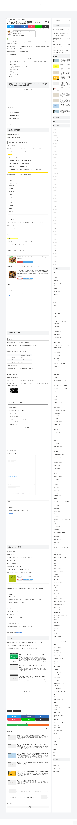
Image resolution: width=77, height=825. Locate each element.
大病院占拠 (56, 492)
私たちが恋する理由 (58, 595)
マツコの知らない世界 (58, 685)
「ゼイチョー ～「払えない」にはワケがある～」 (62, 335)
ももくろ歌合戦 (57, 660)
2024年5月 (55, 167)
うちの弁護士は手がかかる (59, 344)
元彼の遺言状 (57, 481)
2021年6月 (55, 263)
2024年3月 (55, 173)
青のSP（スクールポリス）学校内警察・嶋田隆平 (61, 629)
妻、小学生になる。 (58, 500)
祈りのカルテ (57, 592)
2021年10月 (55, 252)
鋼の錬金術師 (57, 304)
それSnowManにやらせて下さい (61, 655)
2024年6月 (55, 164)
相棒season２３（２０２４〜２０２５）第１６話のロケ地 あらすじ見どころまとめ (61, 53)
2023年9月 (55, 189)
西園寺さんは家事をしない (59, 612)
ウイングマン (57, 387)
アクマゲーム (57, 379)
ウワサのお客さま (58, 677)
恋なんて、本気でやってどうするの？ (62, 527)
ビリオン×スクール (58, 434)
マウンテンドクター (58, 456)
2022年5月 (55, 233)
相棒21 (55, 573)
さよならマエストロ (58, 355)
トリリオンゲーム (58, 415)
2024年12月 (55, 148)
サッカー (56, 312)
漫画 (54, 765)
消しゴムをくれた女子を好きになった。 (61, 561)
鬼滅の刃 (56, 307)
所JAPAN (56, 710)
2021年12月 (55, 247)
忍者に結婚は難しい (58, 524)
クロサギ (56, 404)
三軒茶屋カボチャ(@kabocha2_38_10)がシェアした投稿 (21, 506)
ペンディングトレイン (58, 448)
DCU (55, 318)
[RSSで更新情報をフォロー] (38, 738)
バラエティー (10, 724)
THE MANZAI (57, 652)
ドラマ (54, 315)
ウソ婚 (55, 390)
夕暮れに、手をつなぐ (58, 489)
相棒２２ (56, 576)
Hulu (55, 754)
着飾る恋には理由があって (59, 584)
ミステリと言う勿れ (58, 462)
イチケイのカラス (58, 385)
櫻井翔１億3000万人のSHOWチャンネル (61, 729)
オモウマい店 (57, 679)
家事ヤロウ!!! (57, 707)
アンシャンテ (57, 382)
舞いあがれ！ (57, 606)
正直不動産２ (57, 555)
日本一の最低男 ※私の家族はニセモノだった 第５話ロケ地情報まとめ (61, 64)
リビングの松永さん (58, 473)
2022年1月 (55, 244)
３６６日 (56, 641)
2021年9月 (55, 255)
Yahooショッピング (28, 275)
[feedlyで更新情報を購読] (17, 738)
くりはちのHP (21, 254)
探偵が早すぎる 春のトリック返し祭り (62, 533)
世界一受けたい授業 (58, 699)
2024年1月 (55, 178)
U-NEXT (56, 757)
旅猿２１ (56, 715)
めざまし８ (56, 657)
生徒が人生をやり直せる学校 (60, 570)
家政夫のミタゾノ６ (58, 508)
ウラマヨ (56, 674)
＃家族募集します (58, 638)
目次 (27, 71)
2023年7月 (55, 195)
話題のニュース (56, 768)
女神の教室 (56, 497)
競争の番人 (56, 598)
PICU (55, 321)
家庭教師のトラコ (58, 506)
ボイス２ (56, 451)
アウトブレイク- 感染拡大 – (60, 376)
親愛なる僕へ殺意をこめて (59, 614)
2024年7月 (55, 162)
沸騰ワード (56, 732)
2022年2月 (55, 241)
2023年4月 (55, 203)
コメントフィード (56, 781)
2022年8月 (55, 225)
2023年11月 (55, 184)
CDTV (55, 646)
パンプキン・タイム (58, 431)
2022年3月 (55, 239)
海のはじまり (57, 558)
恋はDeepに (56, 529)
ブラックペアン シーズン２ (60, 440)
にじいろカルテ (57, 371)
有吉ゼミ (56, 718)
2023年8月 (55, 192)
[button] (69, 34)
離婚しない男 (57, 623)
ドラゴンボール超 (58, 288)
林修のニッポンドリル (58, 725)
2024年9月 (55, 156)
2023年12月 (55, 181)
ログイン (55, 776)
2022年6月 (55, 230)
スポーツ (55, 310)
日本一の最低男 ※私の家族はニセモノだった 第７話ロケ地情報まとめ (61, 43)
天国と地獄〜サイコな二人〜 (60, 495)
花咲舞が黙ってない (58, 609)
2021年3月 (55, 272)
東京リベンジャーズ (58, 299)
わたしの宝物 (57, 374)
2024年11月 (55, 151)
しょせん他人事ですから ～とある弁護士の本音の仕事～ (61, 359)
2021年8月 (55, 258)
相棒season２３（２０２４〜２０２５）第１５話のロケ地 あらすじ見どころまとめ (61, 59)
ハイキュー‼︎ (56, 290)
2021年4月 (55, 269)
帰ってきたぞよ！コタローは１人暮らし (62, 515)
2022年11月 (55, 217)
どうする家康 (57, 368)
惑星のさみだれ (57, 296)
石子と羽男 (56, 590)
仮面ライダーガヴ (58, 478)
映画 (54, 760)
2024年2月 (55, 175)
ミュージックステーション (59, 690)
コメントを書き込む (28, 820)
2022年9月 (55, 222)
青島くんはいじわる (58, 633)
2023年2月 (55, 208)
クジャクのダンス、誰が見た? (60, 401)
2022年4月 (55, 236)
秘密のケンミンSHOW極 (59, 735)
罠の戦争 (56, 603)
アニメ (54, 285)
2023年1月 (55, 211)
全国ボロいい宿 (57, 701)
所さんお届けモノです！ (17, 724)
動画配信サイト (56, 746)
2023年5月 (55, 200)
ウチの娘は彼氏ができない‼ (60, 393)
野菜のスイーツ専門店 (14, 82)
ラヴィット (56, 693)
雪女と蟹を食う (57, 625)
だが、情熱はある (58, 365)
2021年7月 (55, 261)
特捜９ (55, 565)
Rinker (21, 289)
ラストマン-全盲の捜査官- (59, 467)
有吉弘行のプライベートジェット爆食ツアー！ (62, 722)
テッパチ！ (56, 409)
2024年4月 (55, 170)
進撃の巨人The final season (60, 301)
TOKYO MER (57, 326)
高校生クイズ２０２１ (58, 740)
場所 (13, 80)
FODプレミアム (57, 752)
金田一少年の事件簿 (58, 620)
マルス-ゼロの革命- (58, 459)
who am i (56, 332)
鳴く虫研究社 (19, 645)
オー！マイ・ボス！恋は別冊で (60, 398)
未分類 (54, 762)
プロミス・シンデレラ (58, 445)
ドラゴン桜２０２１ (58, 418)
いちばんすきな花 (58, 342)
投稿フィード (56, 778)
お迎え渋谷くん (57, 350)
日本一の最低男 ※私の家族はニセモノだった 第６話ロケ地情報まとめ (61, 47)
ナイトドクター (57, 420)
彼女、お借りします (58, 518)
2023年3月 (55, 206)
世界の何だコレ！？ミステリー (60, 696)
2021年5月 (55, 266)
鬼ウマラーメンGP (58, 743)
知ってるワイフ (57, 587)
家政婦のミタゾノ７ (58, 511)
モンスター (56, 464)
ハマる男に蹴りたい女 (58, 426)
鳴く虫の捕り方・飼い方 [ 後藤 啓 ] (24, 589)
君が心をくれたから (58, 486)
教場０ (55, 537)
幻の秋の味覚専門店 (13, 77)
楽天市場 (20, 275)
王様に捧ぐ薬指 (57, 568)
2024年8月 (55, 159)
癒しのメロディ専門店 (14, 87)
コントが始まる (57, 407)
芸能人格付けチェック (58, 738)
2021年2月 (55, 274)
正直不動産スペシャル (58, 552)
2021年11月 (55, 250)
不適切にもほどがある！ (59, 475)
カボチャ (12, 84)
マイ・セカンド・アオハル (59, 453)
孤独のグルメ (57, 503)
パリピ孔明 (56, 429)
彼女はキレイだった (58, 521)
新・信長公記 (57, 539)
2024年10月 (55, 153)
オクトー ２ (56, 396)
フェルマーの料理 (58, 437)
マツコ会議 (56, 688)
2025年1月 (55, 145)
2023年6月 (55, 197)
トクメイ (56, 412)
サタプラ (56, 682)
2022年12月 (55, 214)
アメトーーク (57, 668)
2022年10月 (55, 219)
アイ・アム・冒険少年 (58, 666)
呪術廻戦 (56, 293)
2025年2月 (55, 142)
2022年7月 (55, 228)
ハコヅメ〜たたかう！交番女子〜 (61, 423)
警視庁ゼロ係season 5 (58, 617)
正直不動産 (56, 549)
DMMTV (55, 749)
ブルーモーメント (58, 442)
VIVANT (55, 329)
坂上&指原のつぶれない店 (59, 704)
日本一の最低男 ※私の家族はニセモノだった (61, 546)
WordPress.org (56, 784)
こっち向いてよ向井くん (59, 353)
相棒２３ (56, 579)
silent (55, 323)
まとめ (11, 89)
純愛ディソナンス (58, 601)
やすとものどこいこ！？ (59, 663)
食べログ (11, 309)
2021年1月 (55, 277)
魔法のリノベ (57, 635)
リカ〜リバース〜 (58, 470)
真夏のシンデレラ (58, 581)
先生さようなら (57, 484)
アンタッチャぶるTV (58, 671)
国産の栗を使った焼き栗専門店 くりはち (19, 79)
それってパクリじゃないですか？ (61, 363)
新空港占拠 (56, 542)
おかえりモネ (57, 347)
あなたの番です (57, 339)
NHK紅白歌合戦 (57, 649)
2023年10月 (55, 186)
